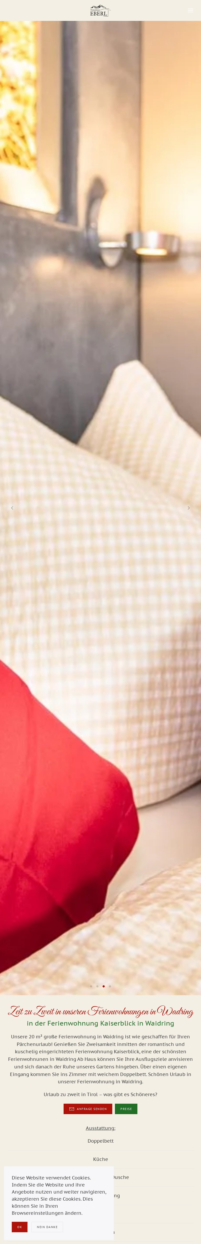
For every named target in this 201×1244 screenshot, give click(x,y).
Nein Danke (47, 1227)
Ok (19, 1227)
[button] (190, 10)
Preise (126, 1109)
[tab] (91, 986)
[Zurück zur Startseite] (100, 10)
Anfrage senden (92, 1109)
